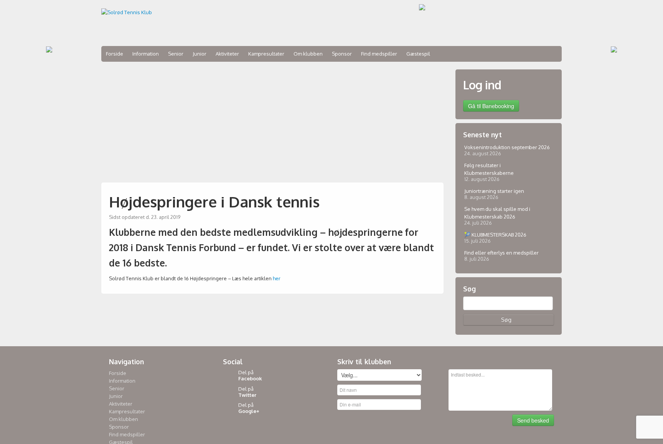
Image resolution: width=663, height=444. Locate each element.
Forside (114, 54)
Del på (250, 375)
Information (145, 54)
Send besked (533, 420)
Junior (199, 54)
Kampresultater (266, 54)
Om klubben (308, 54)
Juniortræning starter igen (494, 191)
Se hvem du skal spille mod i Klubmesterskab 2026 (497, 213)
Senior (175, 54)
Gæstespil (418, 54)
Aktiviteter (227, 54)
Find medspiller (379, 54)
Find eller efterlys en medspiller (501, 253)
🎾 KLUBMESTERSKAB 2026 (495, 235)
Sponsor (342, 54)
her (276, 278)
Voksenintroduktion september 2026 (507, 147)
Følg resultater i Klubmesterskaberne (489, 169)
